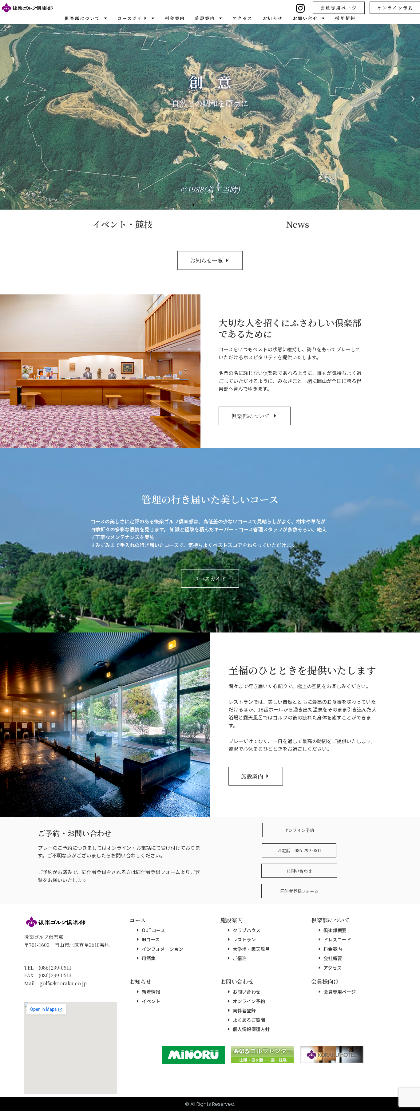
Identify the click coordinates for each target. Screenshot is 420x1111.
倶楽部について (82, 18)
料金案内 (175, 18)
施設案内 (205, 18)
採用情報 (345, 18)
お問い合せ (305, 18)
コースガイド (132, 18)
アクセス (242, 18)
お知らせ (273, 18)
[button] (188, 205)
